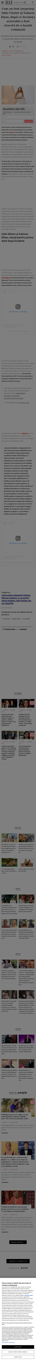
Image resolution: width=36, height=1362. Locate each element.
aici (29, 1310)
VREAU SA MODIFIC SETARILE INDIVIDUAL (18, 1352)
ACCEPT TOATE (18, 1347)
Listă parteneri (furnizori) (8, 1342)
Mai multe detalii (28, 1295)
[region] (18, 1320)
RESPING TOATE (18, 1357)
